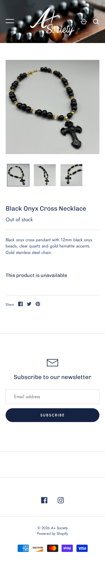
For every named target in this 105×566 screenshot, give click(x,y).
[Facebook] (44, 501)
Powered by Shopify (52, 533)
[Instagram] (61, 501)
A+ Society (59, 528)
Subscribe (52, 415)
